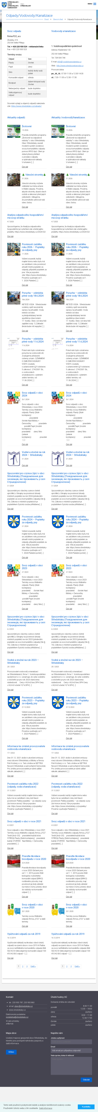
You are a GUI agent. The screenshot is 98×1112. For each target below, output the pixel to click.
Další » (33, 966)
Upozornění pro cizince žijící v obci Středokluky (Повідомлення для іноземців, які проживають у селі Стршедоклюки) (26, 477)
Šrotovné (27, 126)
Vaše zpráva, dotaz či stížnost (62, 1055)
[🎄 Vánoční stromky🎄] (13, 180)
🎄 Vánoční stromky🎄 (34, 174)
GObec (11, 1052)
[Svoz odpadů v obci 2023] (13, 570)
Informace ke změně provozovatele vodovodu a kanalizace (26, 748)
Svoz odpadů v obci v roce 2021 (24, 821)
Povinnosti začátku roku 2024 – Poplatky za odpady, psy (33, 519)
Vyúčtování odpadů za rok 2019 (23, 934)
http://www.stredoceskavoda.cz (70, 66)
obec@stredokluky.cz (23, 1006)
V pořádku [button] (86, 1107)
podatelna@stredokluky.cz (17, 1017)
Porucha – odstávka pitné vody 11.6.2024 (33, 340)
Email (53, 1047)
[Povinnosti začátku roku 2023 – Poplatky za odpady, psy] (13, 702)
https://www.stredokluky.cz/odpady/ (26, 106)
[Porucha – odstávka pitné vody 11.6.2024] (13, 343)
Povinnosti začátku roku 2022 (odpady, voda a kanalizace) (22, 785)
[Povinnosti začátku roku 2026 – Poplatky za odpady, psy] (13, 249)
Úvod (46, 19)
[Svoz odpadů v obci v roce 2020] (13, 909)
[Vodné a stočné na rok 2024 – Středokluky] (13, 458)
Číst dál (25, 167)
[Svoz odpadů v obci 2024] (13, 397)
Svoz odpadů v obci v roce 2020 (32, 906)
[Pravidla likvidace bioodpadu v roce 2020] (13, 861)
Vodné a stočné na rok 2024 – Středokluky (33, 453)
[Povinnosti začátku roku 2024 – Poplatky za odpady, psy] (13, 521)
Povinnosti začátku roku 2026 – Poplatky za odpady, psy (33, 247)
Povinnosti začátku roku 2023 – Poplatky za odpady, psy (33, 700)
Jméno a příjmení (58, 1038)
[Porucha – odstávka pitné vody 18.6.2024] (13, 298)
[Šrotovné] (13, 131)
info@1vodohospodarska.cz (69, 62)
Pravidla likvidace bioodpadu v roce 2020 (34, 857)
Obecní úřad (58, 19)
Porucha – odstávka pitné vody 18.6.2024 (33, 294)
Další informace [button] (45, 1108)
